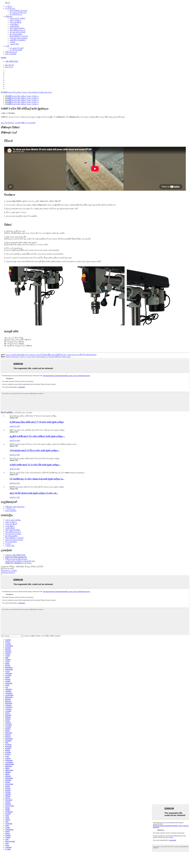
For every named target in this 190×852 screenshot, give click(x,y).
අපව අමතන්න (10, 54)
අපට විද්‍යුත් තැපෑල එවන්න (11, 123)
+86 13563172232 (11, 61)
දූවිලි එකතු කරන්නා (17, 28)
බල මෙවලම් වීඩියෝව (18, 12)
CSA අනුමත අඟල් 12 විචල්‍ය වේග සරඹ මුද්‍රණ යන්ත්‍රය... (34, 450)
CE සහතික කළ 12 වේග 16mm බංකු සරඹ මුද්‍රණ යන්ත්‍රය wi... (37, 479)
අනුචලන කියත (15, 22)
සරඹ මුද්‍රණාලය (15, 20)
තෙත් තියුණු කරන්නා (18, 40)
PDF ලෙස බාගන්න (28, 123)
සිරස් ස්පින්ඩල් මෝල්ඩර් (19, 36)
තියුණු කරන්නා (11, 542)
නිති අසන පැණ (11, 52)
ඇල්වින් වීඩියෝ (16, 14)
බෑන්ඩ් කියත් (14, 26)
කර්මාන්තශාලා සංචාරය (18, 10)
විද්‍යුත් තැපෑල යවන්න (9, 570)
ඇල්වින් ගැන (10, 8)
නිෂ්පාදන (8, 16)
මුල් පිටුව (8, 6)
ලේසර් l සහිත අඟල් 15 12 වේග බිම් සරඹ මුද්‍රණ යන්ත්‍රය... (35, 465)
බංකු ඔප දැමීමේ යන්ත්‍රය (18, 38)
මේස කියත (14, 24)
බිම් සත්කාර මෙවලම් (17, 30)
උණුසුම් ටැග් (10, 509)
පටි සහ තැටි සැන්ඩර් (17, 32)
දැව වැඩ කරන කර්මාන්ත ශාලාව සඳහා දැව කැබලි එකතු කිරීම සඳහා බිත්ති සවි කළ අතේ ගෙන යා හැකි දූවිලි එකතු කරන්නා (51, 355)
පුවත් (7, 46)
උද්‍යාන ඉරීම (14, 44)
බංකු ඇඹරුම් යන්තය (17, 18)
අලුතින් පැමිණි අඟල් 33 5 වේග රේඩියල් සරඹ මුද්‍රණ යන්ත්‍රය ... (37, 436)
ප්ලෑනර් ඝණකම (16, 34)
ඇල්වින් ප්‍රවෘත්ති (16, 50)
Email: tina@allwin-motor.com (16, 557)
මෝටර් (12, 42)
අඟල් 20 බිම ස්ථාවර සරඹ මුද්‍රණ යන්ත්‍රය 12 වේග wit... (34, 493)
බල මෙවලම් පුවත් (16, 48)
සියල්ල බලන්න (6, 412)
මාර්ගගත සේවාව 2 (8, 572)
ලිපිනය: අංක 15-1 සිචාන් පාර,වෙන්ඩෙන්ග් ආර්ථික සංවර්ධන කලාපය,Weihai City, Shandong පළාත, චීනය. (20, 561)
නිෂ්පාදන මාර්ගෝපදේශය (15, 507)
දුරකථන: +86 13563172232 (15, 555)
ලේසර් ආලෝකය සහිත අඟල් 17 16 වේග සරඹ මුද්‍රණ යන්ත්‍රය (37, 422)
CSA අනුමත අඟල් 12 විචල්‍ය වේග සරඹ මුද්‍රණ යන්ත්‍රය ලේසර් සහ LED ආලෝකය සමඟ (38, 357)
